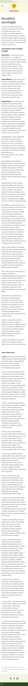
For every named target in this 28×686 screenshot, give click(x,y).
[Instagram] (17, 678)
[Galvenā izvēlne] (2, 6)
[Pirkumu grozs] (2, 684)
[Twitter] (10, 678)
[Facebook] (14, 678)
